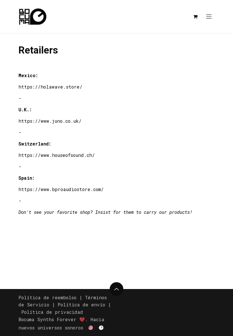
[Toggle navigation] (209, 16)
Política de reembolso (47, 297)
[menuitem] (91, 327)
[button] (116, 289)
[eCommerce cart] (195, 16)
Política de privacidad (52, 312)
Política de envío (81, 305)
